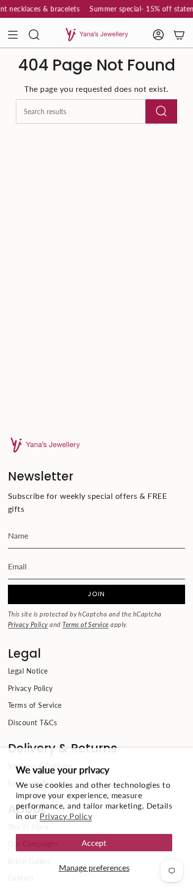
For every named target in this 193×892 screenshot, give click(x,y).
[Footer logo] (45, 445)
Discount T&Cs (32, 722)
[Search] (161, 111)
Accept (94, 842)
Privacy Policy (66, 816)
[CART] (179, 34)
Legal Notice (28, 671)
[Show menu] (13, 34)
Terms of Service (85, 624)
